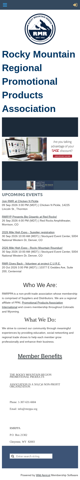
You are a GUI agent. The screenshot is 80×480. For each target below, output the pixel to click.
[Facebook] (12, 395)
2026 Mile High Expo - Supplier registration (28, 232)
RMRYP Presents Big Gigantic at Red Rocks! (29, 216)
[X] (21, 395)
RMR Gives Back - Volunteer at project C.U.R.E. (31, 263)
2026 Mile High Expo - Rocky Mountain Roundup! (32, 247)
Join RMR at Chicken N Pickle (20, 201)
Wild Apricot (43, 475)
